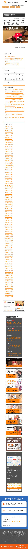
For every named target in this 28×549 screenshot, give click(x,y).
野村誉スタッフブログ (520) (12, 64)
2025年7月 (7, 149)
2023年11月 (8, 185)
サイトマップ (16, 536)
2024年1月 (7, 181)
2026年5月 (7, 132)
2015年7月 (7, 279)
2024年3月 (7, 178)
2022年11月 (8, 204)
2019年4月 (7, 226)
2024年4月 (7, 176)
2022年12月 (8, 202)
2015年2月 (7, 288)
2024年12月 (8, 162)
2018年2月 (7, 233)
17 (8, 79)
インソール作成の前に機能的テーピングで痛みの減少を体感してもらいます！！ (14, 339)
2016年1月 (7, 268)
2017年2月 (7, 250)
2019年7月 (7, 222)
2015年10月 (8, 273)
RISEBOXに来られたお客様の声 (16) (14, 58)
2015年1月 (7, 289)
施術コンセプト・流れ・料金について (11, 532)
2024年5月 (7, 174)
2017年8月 (7, 243)
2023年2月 (7, 201)
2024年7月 (7, 171)
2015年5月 (7, 282)
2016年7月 (7, 259)
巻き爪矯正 (18, 535)
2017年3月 (7, 249)
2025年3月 (7, 156)
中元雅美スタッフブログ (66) (12, 63)
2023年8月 (7, 190)
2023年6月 (7, 194)
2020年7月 (7, 213)
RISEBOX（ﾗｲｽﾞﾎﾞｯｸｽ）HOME (8, 531)
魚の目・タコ (12, 535)
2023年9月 (7, 188)
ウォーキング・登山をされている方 (12, 533)
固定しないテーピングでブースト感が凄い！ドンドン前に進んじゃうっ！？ (14, 324)
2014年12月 (8, 291)
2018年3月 (7, 231)
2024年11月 (8, 163)
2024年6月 (7, 172)
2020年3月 (7, 220)
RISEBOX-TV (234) (9, 56)
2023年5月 (7, 195)
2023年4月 (7, 197)
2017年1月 (7, 252)
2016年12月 (8, 254)
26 (14, 81)
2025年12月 (8, 140)
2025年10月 (8, 144)
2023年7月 (7, 192)
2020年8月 (7, 211)
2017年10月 (8, 240)
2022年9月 (7, 206)
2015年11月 (8, 272)
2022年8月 (7, 208)
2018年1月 (7, 234)
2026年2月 (7, 137)
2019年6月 (7, 224)
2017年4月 (7, 247)
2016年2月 (7, 266)
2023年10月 (8, 186)
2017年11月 (8, 238)
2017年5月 (7, 245)
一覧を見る (20, 316)
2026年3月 (7, 135)
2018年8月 (7, 227)
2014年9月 (7, 296)
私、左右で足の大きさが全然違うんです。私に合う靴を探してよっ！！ (14, 347)
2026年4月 (7, 133)
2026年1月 (7, 139)
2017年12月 (8, 236)
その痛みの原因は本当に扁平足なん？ (14, 93)
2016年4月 (7, 263)
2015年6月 (7, 280)
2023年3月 (7, 199)
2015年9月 (7, 275)
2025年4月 (7, 155)
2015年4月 (7, 284)
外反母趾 (22, 535)
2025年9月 (7, 146)
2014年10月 (8, 295)
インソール (8, 535)
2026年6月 (7, 130)
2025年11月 (8, 142)
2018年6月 (7, 229)
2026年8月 (7, 126)
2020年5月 (7, 217)
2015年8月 (7, 277)
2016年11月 (8, 256)
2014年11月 (8, 293)
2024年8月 (7, 169)
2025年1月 (7, 160)
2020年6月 (7, 215)
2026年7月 (7, 128)
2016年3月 (7, 265)
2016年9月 (7, 257)
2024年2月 (7, 179)
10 (8, 78)
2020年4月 (7, 218)
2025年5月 (7, 153)
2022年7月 (7, 210)
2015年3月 (7, 286)
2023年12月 (8, 183)
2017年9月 (7, 242)
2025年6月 (7, 151)
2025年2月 (7, 158)
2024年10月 (8, 165)
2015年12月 (8, 270)
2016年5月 (7, 261)
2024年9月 (7, 167)
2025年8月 (7, 148)
